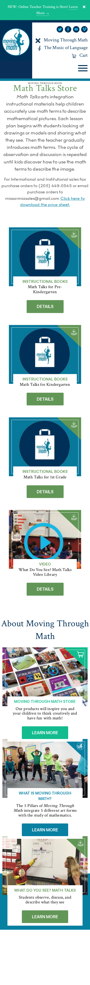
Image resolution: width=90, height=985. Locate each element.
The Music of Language (66, 48)
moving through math (16, 41)
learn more (45, 732)
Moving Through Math (66, 40)
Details (45, 306)
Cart (83, 55)
